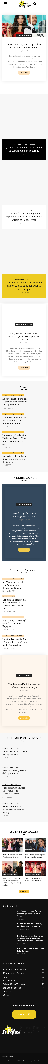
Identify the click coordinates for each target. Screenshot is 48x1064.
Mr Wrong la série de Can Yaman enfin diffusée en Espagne (13, 585)
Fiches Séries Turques (24, 35)
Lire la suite (24, 73)
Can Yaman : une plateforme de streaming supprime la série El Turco (29, 913)
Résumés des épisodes (11, 748)
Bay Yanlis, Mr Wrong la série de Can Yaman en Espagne (14, 623)
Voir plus (23, 891)
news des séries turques (24, 144)
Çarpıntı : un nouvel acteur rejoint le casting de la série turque (24, 149)
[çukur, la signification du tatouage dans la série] (24, 496)
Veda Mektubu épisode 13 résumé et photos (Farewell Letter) (13, 790)
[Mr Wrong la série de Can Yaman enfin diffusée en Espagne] (37, 585)
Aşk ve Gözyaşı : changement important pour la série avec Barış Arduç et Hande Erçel (24, 216)
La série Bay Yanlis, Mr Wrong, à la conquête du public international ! (14, 642)
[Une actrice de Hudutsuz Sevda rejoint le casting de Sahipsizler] (37, 458)
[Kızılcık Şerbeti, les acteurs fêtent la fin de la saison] (8, 951)
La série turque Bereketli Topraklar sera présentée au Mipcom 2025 (14, 401)
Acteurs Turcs (8, 596)
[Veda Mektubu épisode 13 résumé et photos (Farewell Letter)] (37, 790)
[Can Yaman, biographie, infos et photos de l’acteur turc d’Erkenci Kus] (37, 603)
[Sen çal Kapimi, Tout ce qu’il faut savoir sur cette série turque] (24, 26)
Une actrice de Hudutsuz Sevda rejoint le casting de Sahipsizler (14, 459)
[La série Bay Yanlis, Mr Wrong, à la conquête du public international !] (37, 642)
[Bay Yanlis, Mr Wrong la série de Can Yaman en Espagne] (37, 623)
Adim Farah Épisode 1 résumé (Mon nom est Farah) (13, 809)
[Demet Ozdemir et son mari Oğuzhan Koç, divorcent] (12, 845)
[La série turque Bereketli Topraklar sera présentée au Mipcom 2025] (37, 401)
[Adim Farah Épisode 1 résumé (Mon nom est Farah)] (37, 809)
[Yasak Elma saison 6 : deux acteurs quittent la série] (35, 868)
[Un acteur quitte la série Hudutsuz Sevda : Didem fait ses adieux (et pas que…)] (37, 439)
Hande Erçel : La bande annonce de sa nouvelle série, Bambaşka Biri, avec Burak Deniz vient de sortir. (31, 938)
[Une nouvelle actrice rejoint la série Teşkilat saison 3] (35, 845)
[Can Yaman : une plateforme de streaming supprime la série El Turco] (8, 914)
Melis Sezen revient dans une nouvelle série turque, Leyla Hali (15, 420)
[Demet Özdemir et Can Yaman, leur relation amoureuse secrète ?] (8, 927)
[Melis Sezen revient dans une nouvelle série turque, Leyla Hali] (37, 420)
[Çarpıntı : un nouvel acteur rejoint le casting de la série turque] (24, 117)
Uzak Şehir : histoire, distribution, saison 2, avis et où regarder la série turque (24, 286)
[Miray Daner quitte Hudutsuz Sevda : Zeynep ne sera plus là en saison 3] (24, 315)
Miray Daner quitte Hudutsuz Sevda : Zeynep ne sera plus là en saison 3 (24, 336)
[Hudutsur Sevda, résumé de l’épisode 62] (37, 753)
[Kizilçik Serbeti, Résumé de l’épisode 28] (37, 771)
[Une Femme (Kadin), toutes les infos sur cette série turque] (24, 666)
